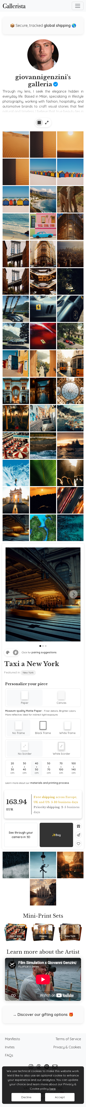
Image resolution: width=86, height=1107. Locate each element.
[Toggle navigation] (77, 6)
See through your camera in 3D (21, 835)
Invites (10, 1047)
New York (28, 672)
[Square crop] (39, 122)
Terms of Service (68, 1039)
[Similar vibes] (15, 652)
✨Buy (56, 835)
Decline (26, 1097)
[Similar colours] (7, 652)
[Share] (78, 835)
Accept (60, 1097)
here (52, 1088)
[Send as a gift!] (78, 826)
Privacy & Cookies (67, 1047)
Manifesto (12, 1039)
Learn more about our (37, 782)
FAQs (9, 1055)
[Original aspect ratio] (47, 122)
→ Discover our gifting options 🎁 (43, 1014)
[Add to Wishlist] (78, 843)
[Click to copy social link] (43, 56)
